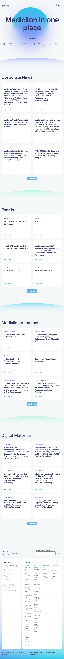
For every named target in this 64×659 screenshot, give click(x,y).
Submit (59, 553)
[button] (32, 178)
